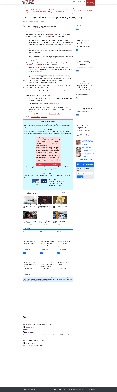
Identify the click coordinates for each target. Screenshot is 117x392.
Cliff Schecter (79, 46)
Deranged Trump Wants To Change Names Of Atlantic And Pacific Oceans (84, 84)
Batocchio (79, 111)
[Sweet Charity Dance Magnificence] (85, 119)
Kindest (36, 184)
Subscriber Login (90, 3)
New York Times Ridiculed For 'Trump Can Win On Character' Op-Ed (47, 243)
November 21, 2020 (53, 103)
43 (23, 252)
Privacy (81, 389)
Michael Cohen (38, 71)
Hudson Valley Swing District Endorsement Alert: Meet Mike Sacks (87, 149)
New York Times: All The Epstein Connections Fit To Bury (31, 264)
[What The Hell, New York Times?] (65, 256)
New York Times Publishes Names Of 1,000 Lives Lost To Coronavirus (30, 243)
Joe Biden (66, 75)
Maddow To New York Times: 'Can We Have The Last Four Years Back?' (47, 264)
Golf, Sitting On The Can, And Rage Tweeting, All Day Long (52, 17)
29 (23, 87)
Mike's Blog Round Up (84, 109)
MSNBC (31, 79)
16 (76, 114)
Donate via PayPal (44, 181)
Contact (65, 389)
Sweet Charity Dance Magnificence (84, 127)
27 (76, 29)
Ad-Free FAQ (42, 169)
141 (58, 231)
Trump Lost (44, 117)
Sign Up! (80, 177)
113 (41, 252)
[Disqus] (48, 331)
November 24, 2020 (54, 114)
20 (76, 70)
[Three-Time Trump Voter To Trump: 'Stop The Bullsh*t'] (85, 54)
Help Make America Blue (85, 159)
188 (41, 231)
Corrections (91, 389)
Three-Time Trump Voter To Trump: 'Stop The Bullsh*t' (84, 63)
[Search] (84, 2)
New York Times (35, 117)
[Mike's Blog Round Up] (85, 102)
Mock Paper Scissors (52, 95)
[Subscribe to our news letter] (82, 2)
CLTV (36, 2)
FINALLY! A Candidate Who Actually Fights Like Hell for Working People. (88, 155)
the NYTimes (50, 35)
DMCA (86, 389)
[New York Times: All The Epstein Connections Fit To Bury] (31, 256)
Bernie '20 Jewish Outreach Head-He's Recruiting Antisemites (85, 42)
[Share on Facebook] (23, 80)
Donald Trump (39, 68)
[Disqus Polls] (48, 298)
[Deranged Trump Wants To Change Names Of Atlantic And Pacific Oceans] (85, 75)
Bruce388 (41, 28)
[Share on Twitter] (23, 84)
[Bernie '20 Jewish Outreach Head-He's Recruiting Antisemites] (85, 33)
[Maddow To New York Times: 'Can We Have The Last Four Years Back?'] (48, 256)
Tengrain (30, 31)
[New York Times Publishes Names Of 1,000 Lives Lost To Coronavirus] (31, 235)
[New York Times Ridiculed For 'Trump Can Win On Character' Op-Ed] (48, 235)
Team (54, 389)
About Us (60, 389)
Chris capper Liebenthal (82, 67)
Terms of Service (30, 280)
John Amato (79, 130)
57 (58, 252)
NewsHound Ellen (80, 89)
